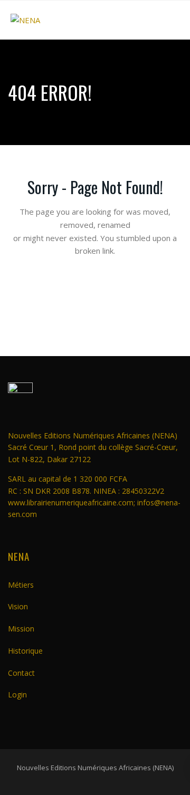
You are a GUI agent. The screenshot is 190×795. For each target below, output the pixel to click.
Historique (25, 651)
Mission (21, 629)
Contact (21, 673)
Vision (18, 606)
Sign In (95, 425)
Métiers (21, 585)
